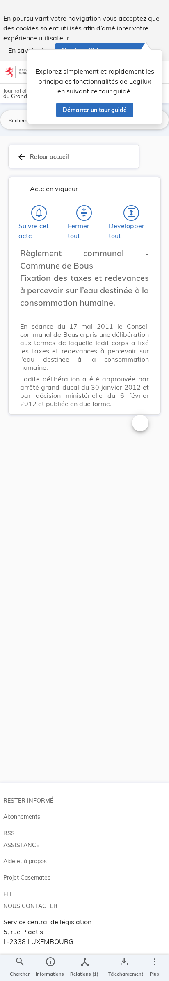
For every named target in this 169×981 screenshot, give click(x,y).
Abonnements (21, 816)
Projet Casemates (26, 877)
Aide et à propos (25, 861)
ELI (7, 894)
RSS (9, 833)
